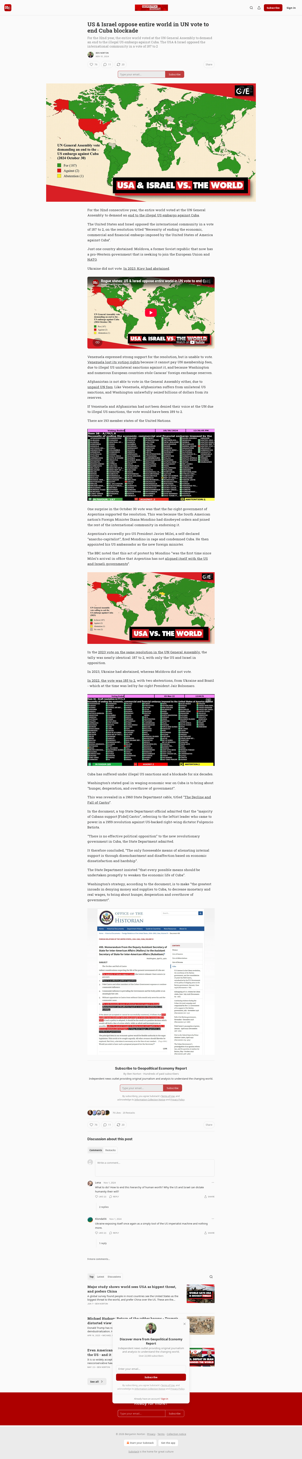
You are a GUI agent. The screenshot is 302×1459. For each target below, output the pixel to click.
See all (94, 1381)
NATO (92, 259)
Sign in (291, 7)
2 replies (104, 1207)
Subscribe (273, 7)
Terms (161, 1434)
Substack (133, 1451)
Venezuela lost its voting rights (113, 362)
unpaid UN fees (100, 387)
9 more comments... (98, 1259)
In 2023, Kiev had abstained (146, 268)
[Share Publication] (259, 7)
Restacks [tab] (110, 1150)
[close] (184, 1324)
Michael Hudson (111, 1335)
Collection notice (176, 1434)
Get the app (168, 1442)
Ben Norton (102, 53)
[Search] (251, 7)
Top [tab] (91, 1276)
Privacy (151, 1434)
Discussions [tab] (114, 1276)
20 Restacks (129, 1112)
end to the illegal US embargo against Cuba (163, 215)
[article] (151, 1297)
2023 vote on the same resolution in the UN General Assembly (149, 652)
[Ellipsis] (213, 1182)
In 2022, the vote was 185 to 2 (111, 680)
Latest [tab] (100, 1276)
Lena (98, 1182)
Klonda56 (101, 1218)
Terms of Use (168, 1385)
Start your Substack (142, 1442)
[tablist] (102, 1150)
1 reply (103, 1243)
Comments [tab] (95, 1150)
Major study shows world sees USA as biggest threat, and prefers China (131, 1288)
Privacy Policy (177, 1388)
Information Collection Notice (150, 1388)
